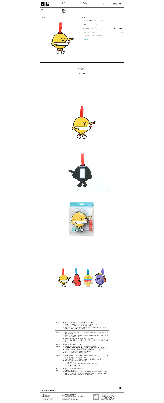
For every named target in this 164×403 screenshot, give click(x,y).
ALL (42, 9)
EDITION (63, 12)
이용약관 (43, 390)
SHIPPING (85, 3)
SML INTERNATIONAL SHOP (72, 399)
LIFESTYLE (64, 10)
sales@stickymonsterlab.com (70, 394)
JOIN (63, 3)
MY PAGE (85, 4)
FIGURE (63, 9)
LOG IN (63, 2)
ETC (63, 13)
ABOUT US (64, 4)
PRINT (63, 11)
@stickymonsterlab (70, 395)
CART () (84, 2)
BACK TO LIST (86, 17)
